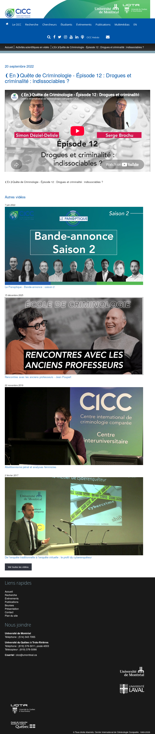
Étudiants (66, 24)
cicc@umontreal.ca (26, 654)
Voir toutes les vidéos (18, 566)
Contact (9, 612)
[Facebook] (54, 36)
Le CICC (16, 24)
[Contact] (108, 36)
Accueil (9, 47)
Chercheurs (49, 24)
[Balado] (83, 36)
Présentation (12, 608)
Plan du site (11, 615)
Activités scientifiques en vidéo (33, 47)
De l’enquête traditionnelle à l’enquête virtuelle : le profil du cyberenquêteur (48, 557)
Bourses (9, 605)
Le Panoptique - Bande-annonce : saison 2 (29, 287)
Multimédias (122, 24)
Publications (103, 24)
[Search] (49, 36)
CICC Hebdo (93, 37)
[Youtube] (72, 36)
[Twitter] (60, 36)
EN (135, 24)
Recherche (31, 24)
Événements (84, 24)
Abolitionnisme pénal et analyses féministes (30, 467)
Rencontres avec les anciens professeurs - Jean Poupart (38, 377)
